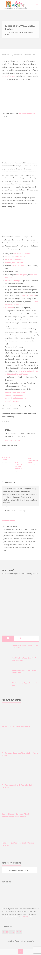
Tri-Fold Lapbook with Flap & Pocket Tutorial (17, 786)
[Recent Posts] (8, 638)
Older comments (8, 521)
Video (35, 55)
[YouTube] (13, 932)
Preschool (28, 55)
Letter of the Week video (27, 113)
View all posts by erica (12, 440)
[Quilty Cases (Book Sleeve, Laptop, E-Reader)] (6, 648)
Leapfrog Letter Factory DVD (15, 256)
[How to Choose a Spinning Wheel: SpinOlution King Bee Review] (20, 802)
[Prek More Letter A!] (7, 452)
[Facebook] (3, 932)
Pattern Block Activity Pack (15, 392)
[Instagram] (6, 932)
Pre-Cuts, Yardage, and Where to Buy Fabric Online (20, 754)
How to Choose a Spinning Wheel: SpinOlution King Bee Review (15, 815)
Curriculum (13, 32)
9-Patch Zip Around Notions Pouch (16, 726)
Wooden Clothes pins (13, 281)
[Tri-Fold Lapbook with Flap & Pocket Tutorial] (20, 772)
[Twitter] (17, 932)
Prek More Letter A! (6, 458)
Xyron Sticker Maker (28, 296)
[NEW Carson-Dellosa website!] (20, 454)
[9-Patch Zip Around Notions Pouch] (20, 715)
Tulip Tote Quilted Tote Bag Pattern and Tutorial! (18, 844)
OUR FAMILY (26, 917)
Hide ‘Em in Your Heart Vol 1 (23, 254)
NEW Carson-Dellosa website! (18, 465)
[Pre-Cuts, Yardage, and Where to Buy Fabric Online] (20, 741)
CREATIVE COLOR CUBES (14, 395)
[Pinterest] (10, 932)
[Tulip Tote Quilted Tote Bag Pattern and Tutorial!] (20, 831)
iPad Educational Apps (33, 460)
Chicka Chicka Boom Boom (14, 260)
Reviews (7, 422)
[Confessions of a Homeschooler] (16, 5)
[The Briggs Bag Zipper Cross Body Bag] (6, 685)
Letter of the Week (8, 76)
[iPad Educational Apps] (33, 452)
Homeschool (17, 55)
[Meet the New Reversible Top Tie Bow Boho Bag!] (6, 660)
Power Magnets (21, 275)
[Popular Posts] (20, 638)
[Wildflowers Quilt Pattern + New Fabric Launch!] (6, 673)
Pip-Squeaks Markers (19, 266)
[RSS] (20, 932)
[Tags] (33, 638)
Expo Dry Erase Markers (14, 263)
